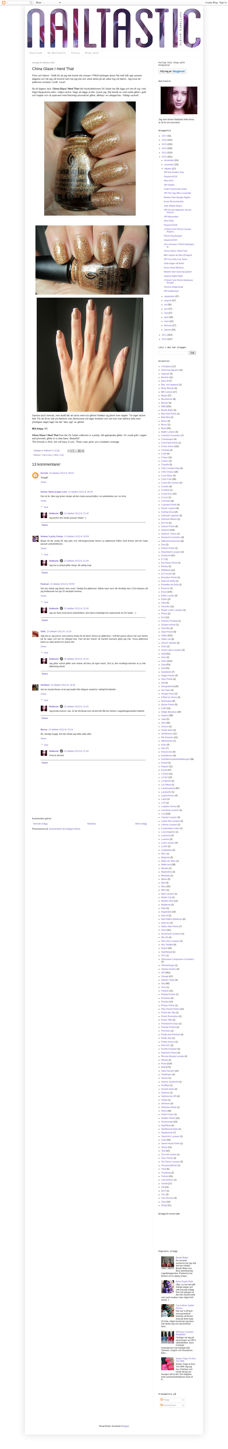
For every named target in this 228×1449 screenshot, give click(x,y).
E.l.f (163, 559)
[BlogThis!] (72, 451)
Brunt (163, 428)
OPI (163, 972)
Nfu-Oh (164, 937)
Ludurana (166, 835)
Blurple (164, 403)
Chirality (165, 450)
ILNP (163, 708)
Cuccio (164, 497)
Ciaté (163, 453)
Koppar (164, 766)
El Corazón (166, 573)
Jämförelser (167, 733)
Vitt (162, 1187)
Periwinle (165, 998)
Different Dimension (170, 541)
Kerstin (44, 473)
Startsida (35, 53)
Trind (163, 1169)
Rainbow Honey (169, 1052)
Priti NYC (165, 1045)
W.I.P (163, 1191)
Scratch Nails (167, 1089)
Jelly (163, 723)
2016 (164, 140)
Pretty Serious (168, 1042)
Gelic (43, 631)
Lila (163, 814)
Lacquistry (166, 792)
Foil (163, 617)
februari (168, 325)
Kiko (163, 748)
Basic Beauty (167, 388)
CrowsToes (166, 494)
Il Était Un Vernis (169, 697)
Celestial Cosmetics (170, 435)
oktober (168, 168)
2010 (164, 339)
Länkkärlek (166, 850)
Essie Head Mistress (174, 267)
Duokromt (166, 555)
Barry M (165, 381)
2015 (164, 144)
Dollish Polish (168, 548)
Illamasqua (166, 701)
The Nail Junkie (168, 1154)
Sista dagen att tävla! (174, 263)
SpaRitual (166, 1125)
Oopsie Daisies (168, 969)
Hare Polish (167, 679)
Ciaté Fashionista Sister (175, 189)
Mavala (164, 868)
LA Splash (166, 781)
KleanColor (166, 752)
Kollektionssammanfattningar (175, 759)
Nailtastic (54, 513)
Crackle (165, 486)
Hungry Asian (167, 693)
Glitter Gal (166, 639)
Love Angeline (168, 832)
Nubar (164, 948)
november (169, 164)
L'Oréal (164, 774)
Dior (163, 544)
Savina (164, 1078)
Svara (43, 482)
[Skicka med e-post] (69, 451)
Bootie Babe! (182, 1257)
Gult (163, 668)
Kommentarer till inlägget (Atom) (64, 829)
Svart (163, 1140)
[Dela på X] (76, 451)
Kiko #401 (169, 180)
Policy (75, 53)
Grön (163, 657)
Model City (166, 897)
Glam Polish (167, 632)
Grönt (164, 661)
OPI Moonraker (171, 216)
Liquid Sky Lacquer (170, 821)
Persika (165, 1001)
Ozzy (163, 987)
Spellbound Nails (169, 1129)
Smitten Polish (168, 1118)
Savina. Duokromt (169, 1082)
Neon (164, 930)
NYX (163, 955)
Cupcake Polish (169, 504)
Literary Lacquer (169, 824)
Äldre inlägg (141, 823)
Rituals (164, 1060)
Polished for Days (169, 1023)
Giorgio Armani (168, 624)
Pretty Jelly (166, 1038)
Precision (165, 1031)
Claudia (165, 464)
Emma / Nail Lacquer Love (54, 492)
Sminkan (45, 685)
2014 (164, 148)
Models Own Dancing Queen (178, 272)
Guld (61, 455)
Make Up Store (168, 861)
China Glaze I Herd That (175, 251)
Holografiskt (167, 686)
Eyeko (164, 599)
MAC (163, 853)
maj (166, 313)
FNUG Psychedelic (173, 236)
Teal (163, 1151)
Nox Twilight (167, 944)
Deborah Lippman (170, 515)
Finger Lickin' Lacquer (172, 610)
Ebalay (164, 566)
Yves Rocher (167, 1198)
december (169, 160)
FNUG (164, 613)
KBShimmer (167, 741)
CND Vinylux (167, 472)
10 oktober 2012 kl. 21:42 (76, 706)
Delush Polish (168, 526)
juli (166, 304)
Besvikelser (166, 399)
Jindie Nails (167, 730)
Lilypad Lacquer (169, 817)
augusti (168, 300)
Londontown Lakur (170, 828)
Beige (164, 395)
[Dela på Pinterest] (83, 451)
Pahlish (165, 991)
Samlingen (166, 1074)
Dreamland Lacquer (171, 552)
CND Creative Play (170, 468)
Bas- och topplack (169, 384)
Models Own (167, 901)
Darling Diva (167, 512)
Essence (165, 588)
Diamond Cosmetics (171, 537)
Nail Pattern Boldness (171, 919)
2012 (164, 157)
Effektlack (165, 570)
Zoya (163, 1202)
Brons (164, 421)
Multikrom (166, 904)
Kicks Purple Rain (184, 1281)
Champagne (167, 439)
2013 (164, 152)
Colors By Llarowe (170, 483)
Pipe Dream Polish (170, 1009)
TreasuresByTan (169, 1165)
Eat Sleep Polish (169, 563)
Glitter (55, 455)
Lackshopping (168, 788)
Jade (163, 719)
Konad (164, 763)
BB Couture (166, 392)
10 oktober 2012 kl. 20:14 (60, 729)
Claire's (165, 461)
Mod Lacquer (167, 894)
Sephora (165, 1092)
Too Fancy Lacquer (170, 1161)
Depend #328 (170, 225)
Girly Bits (165, 628)
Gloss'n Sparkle (168, 643)
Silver (164, 1111)
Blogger (125, 1426)
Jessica (165, 726)
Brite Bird (165, 417)
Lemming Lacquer (170, 810)
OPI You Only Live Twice (175, 259)
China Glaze (47, 455)
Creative (165, 490)
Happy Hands (168, 675)
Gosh (163, 646)
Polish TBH (166, 1020)
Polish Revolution (169, 1016)
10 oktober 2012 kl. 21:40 (76, 513)
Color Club (166, 479)
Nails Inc (165, 923)
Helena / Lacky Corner (52, 536)
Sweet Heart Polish (170, 1143)
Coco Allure (166, 475)
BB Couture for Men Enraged (178, 255)
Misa (163, 886)
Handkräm (166, 672)
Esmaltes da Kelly (169, 584)
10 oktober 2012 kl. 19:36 (63, 685)
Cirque (164, 457)
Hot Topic (165, 690)
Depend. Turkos (169, 534)
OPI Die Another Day (174, 172)
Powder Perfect (168, 1027)
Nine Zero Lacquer (170, 941)
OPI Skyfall (169, 185)
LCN (163, 803)
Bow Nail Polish (169, 413)
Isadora (165, 715)
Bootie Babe (167, 410)
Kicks (163, 744)
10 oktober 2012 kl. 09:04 (61, 473)
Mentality (165, 875)
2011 (164, 335)
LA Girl (164, 777)
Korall (164, 770)
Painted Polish (168, 994)
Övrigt (164, 1205)
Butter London (168, 432)
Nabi (163, 908)
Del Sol (164, 523)
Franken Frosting (169, 621)
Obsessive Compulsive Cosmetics (177, 959)
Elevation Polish (169, 577)
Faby (163, 603)
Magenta (165, 857)
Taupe (164, 1147)
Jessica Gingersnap (173, 287)
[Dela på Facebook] (79, 451)
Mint (163, 883)
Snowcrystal (167, 1122)
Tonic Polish (167, 1158)
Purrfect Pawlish (169, 1049)
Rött (163, 1067)
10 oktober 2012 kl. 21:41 (76, 659)
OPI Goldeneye (171, 291)
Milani (164, 879)
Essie (164, 592)
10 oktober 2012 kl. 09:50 (62, 584)
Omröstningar (167, 965)
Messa (44, 729)
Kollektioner (167, 755)
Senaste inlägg (40, 823)
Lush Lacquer (168, 843)
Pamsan (45, 584)
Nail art (164, 915)
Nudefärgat (166, 952)
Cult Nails (166, 501)
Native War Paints (169, 926)
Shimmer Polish (169, 1107)
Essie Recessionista (173, 201)
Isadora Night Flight (173, 276)
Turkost (164, 1176)
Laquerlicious (167, 795)
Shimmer (165, 1103)
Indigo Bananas (169, 712)
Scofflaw (165, 1085)
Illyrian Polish (167, 704)
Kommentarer (169, 1405)
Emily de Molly (168, 581)
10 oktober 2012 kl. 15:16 (59, 631)
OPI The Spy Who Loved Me (177, 193)
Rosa (163, 1063)
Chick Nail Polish (169, 443)
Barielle (165, 377)
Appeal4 (165, 374)
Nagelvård (166, 912)
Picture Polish (168, 1005)
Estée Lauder (167, 595)
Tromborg (166, 1173)
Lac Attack (166, 784)
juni (166, 309)
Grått (163, 654)
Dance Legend (168, 508)
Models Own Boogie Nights (177, 197)
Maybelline (166, 872)
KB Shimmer (167, 737)
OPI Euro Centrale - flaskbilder (185, 1333)
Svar (46, 507)
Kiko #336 (169, 221)
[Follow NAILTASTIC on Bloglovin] (173, 73)
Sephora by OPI (169, 1096)
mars (167, 321)
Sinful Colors (167, 1114)
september (169, 296)
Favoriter (165, 606)
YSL (163, 1194)
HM (163, 683)
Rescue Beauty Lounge (172, 1056)
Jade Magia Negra (173, 206)
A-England (166, 366)
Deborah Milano (169, 519)
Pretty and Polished (170, 1034)
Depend (165, 530)
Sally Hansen (167, 1071)
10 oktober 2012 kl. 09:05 (80, 492)
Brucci (164, 424)
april (166, 317)
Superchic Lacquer (170, 1136)
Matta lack (166, 864)
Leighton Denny (169, 806)
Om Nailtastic (56, 53)
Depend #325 (170, 240)
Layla (164, 799)
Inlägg (166, 1400)
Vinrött (164, 1183)
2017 (164, 136)
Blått (163, 406)
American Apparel (169, 370)
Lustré (164, 846)
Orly (163, 983)
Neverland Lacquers (171, 934)
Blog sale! (92, 53)
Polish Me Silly (168, 1012)
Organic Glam (168, 980)
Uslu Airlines (167, 1180)
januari (168, 329)
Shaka (164, 1100)
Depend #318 (170, 176)
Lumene (165, 839)
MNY (163, 890)
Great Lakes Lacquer (171, 650)
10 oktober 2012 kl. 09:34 (76, 536)
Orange (165, 976)
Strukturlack (167, 1132)
